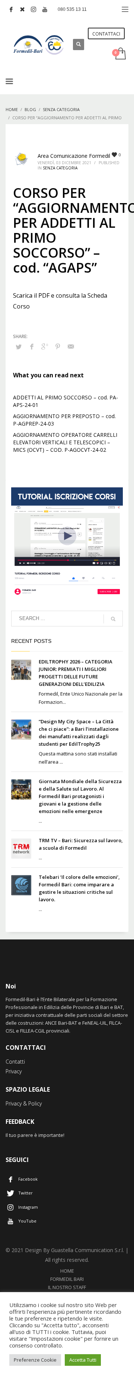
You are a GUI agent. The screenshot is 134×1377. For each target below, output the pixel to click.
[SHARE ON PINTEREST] (57, 346)
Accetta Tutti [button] (82, 1359)
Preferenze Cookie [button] (35, 1359)
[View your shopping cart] (120, 54)
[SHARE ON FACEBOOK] (31, 346)
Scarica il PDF (31, 295)
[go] (113, 619)
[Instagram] (33, 9)
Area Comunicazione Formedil (74, 155)
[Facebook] (11, 9)
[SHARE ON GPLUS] (44, 346)
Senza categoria (60, 168)
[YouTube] (44, 9)
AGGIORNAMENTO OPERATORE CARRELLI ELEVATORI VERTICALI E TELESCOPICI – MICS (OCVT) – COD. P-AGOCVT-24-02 (65, 442)
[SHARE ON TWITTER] (18, 346)
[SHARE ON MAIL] (70, 346)
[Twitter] (22, 9)
